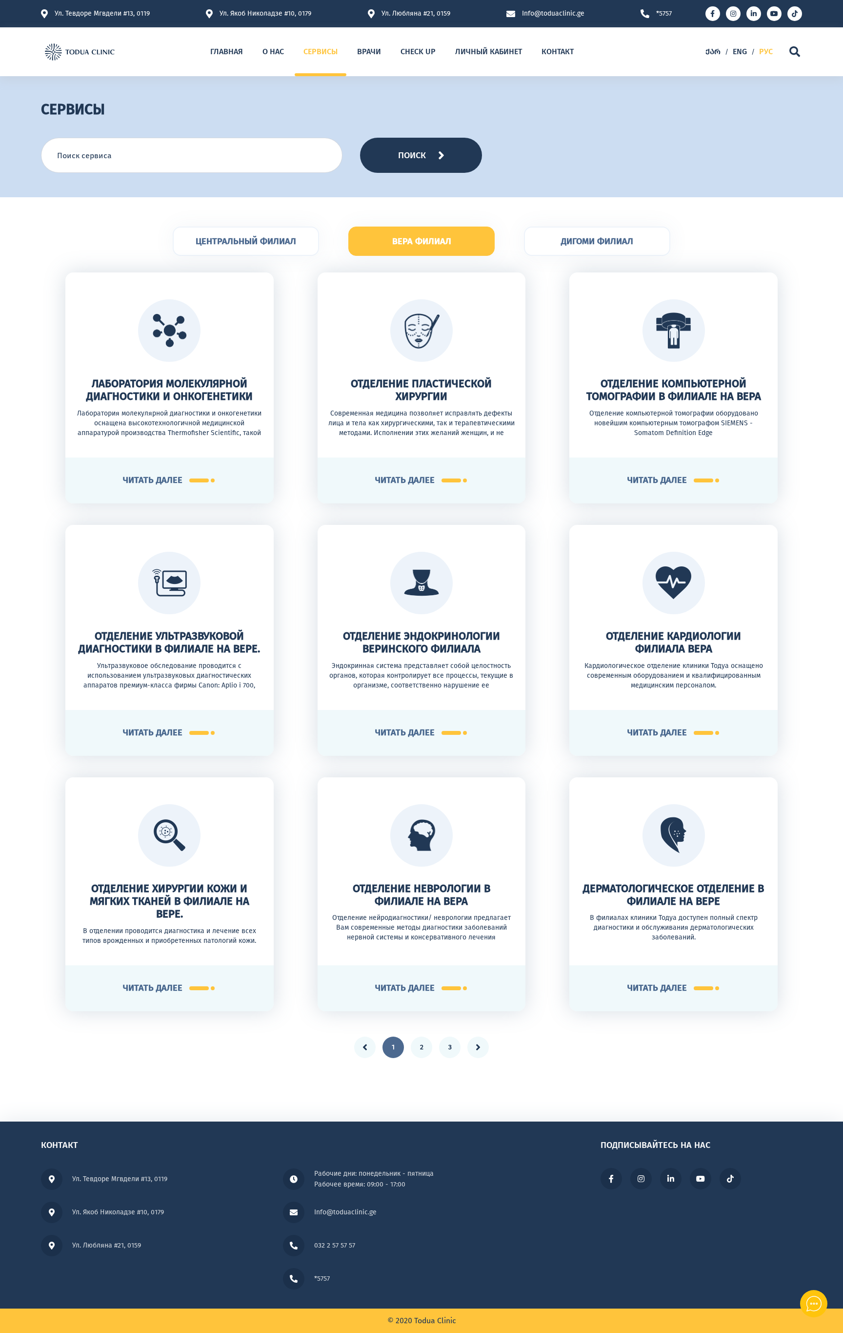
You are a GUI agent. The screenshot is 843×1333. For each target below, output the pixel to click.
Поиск (412, 155)
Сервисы (320, 51)
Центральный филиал (246, 241)
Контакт (558, 51)
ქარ (713, 51)
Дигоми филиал (597, 241)
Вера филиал (421, 241)
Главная (226, 51)
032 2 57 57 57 (334, 1245)
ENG (740, 51)
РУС (766, 51)
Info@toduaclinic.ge (553, 14)
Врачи (369, 51)
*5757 (664, 14)
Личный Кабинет (488, 51)
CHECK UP (418, 51)
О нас (273, 51)
